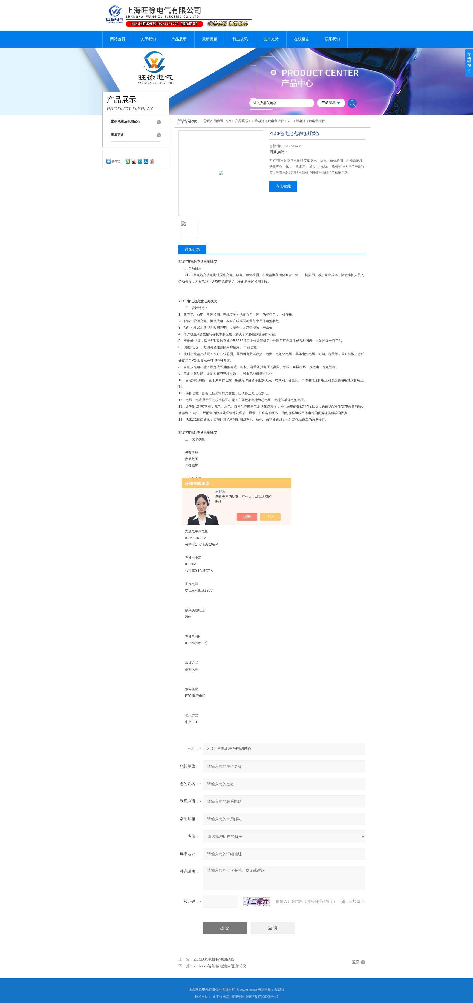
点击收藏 (283, 186)
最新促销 (209, 39)
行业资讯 (240, 39)
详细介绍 (192, 249)
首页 (228, 121)
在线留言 (301, 39)
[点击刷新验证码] (256, 901)
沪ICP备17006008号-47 (262, 997)
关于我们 (148, 39)
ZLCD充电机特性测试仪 (214, 959)
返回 (356, 962)
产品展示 (179, 39)
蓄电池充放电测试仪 (269, 121)
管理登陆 (237, 997)
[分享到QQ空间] (128, 161)
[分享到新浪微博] (134, 161)
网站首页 (117, 39)
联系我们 (332, 39)
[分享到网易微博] (152, 161)
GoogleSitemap (247, 989)
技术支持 (271, 39)
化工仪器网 (221, 997)
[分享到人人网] (146, 161)
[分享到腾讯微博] (140, 161)
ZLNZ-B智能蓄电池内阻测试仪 (220, 966)
